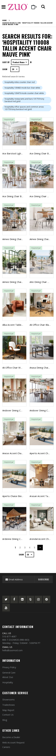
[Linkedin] (22, 599)
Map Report (8, 710)
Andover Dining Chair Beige (16, 410)
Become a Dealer (11, 737)
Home (4, 20)
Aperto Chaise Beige (13, 496)
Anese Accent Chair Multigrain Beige (21, 453)
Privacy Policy (9, 667)
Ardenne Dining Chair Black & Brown (21, 538)
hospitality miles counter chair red (20, 82)
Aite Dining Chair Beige (42, 281)
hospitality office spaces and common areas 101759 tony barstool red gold (24, 108)
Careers (6, 747)
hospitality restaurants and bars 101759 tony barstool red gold (24, 100)
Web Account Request (13, 742)
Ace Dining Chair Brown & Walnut (19, 196)
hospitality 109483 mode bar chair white (22, 87)
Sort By (5, 62)
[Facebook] (14, 599)
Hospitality (7, 682)
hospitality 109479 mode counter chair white (24, 93)
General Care (8, 672)
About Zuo (7, 677)
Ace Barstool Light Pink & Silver (19, 153)
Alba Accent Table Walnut (15, 324)
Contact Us (8, 714)
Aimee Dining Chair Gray (15, 281)
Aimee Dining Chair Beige (15, 239)
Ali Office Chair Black (40, 324)
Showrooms (8, 699)
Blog (4, 719)
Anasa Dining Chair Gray (42, 367)
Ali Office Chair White (13, 367)
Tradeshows (8, 704)
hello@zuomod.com (12, 650)
